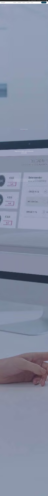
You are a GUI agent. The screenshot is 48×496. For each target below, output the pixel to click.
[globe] (46, 0)
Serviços (5, 5)
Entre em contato (43, 0)
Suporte (32, 2)
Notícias (29, 0)
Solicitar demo (44, 2)
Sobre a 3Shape (39, 0)
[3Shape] (3, 2)
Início (2, 5)
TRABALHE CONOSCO (33, 0)
